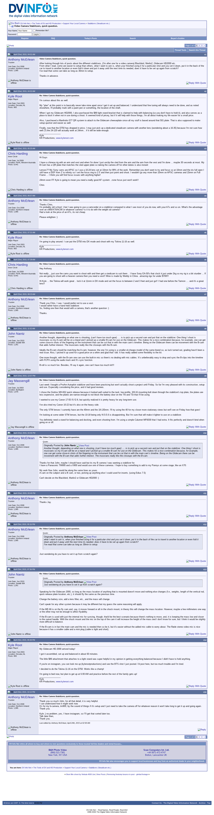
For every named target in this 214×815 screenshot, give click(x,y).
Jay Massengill (18, 381)
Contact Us (157, 803)
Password (12, 34)
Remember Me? (42, 30)
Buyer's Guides (177, 38)
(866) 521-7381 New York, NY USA (57, 752)
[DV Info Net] (33, 17)
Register (25, 38)
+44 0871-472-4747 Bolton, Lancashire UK (156, 752)
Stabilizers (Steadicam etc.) (99, 23)
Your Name (12, 31)
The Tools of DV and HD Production (46, 23)
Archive (202, 803)
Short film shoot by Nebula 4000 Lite (80, 774)
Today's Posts (90, 38)
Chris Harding (18, 153)
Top (208, 803)
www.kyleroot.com (65, 138)
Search (133, 38)
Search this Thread (197, 50)
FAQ (53, 38)
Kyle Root (15, 96)
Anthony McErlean (21, 59)
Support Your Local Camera (74, 23)
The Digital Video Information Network (180, 803)
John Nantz (16, 333)
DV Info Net (25, 23)
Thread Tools (180, 50)
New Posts (101, 774)
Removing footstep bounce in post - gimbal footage (127, 774)
